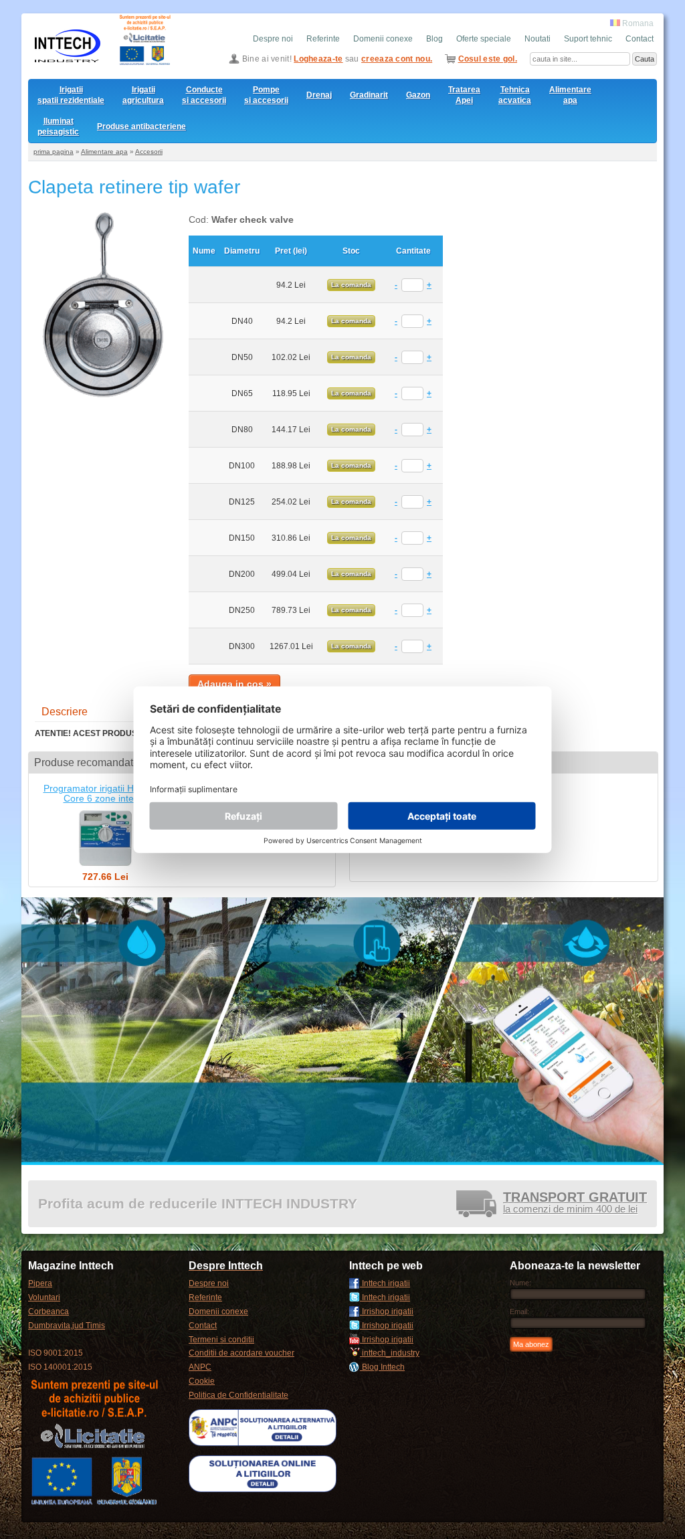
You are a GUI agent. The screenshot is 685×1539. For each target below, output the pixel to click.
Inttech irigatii (385, 1283)
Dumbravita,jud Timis (66, 1325)
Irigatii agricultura (143, 95)
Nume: (520, 1283)
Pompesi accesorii (266, 95)
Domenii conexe (383, 38)
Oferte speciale (483, 38)
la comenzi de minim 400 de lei (575, 1203)
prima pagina (53, 151)
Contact (639, 38)
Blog (434, 38)
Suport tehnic (588, 38)
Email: (519, 1311)
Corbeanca (48, 1311)
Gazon (418, 95)
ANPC (200, 1367)
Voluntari (44, 1297)
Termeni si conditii (221, 1339)
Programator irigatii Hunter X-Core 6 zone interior (105, 793)
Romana (637, 23)
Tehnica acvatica (514, 95)
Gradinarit (369, 95)
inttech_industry (389, 1353)
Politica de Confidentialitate (238, 1395)
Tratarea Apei (464, 95)
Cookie (202, 1381)
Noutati (537, 38)
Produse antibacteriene (141, 126)
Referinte (323, 38)
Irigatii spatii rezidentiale (70, 95)
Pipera (40, 1283)
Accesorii (149, 151)
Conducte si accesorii (204, 95)
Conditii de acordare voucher (241, 1353)
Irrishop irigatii (386, 1311)
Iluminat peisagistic (58, 126)
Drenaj (319, 95)
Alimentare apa (570, 95)
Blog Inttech (382, 1367)
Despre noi (273, 38)
